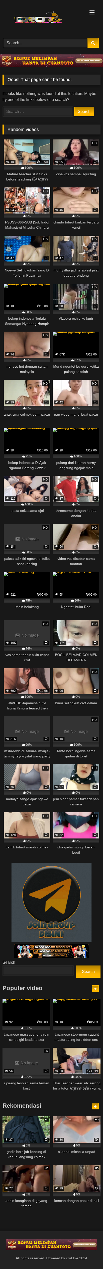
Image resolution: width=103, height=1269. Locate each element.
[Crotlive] (42, 18)
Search (8, 962)
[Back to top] (87, 1254)
